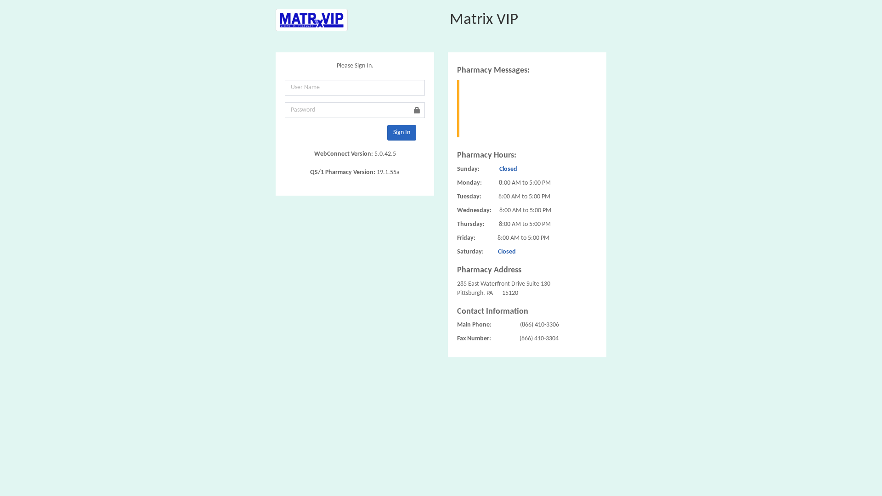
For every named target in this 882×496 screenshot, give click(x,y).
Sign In (401, 132)
